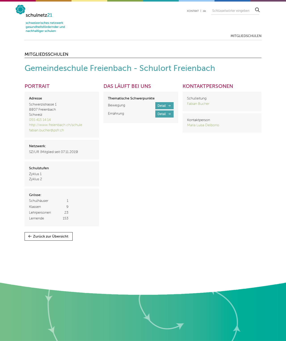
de (204, 11)
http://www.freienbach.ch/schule (55, 125)
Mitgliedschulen (246, 36)
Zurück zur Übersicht (50, 236)
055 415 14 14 (40, 120)
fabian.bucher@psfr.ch (46, 130)
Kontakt (193, 11)
